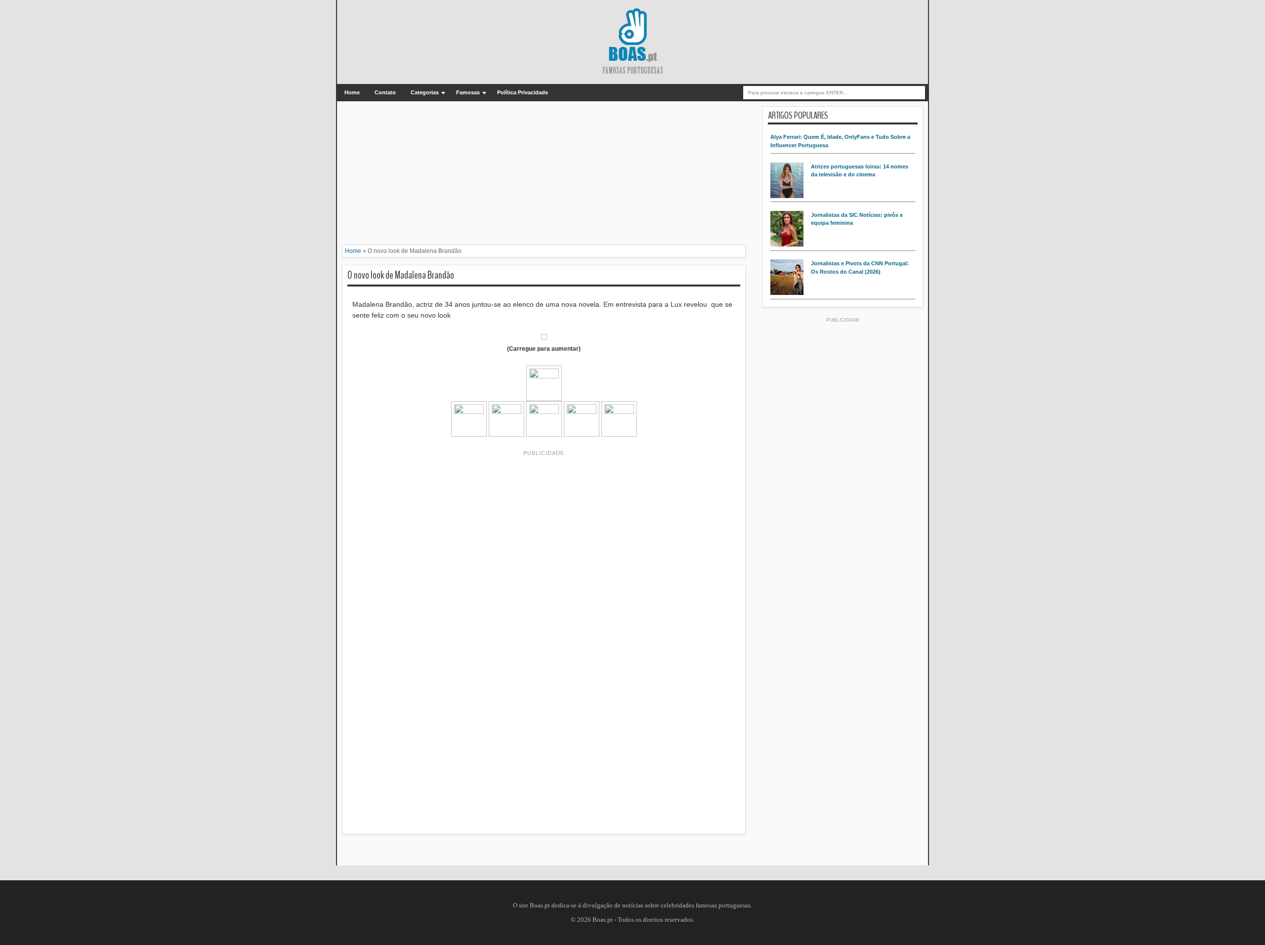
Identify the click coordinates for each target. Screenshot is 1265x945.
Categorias (425, 92)
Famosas (468, 92)
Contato (385, 92)
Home (352, 92)
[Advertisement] (544, 175)
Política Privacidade (522, 92)
